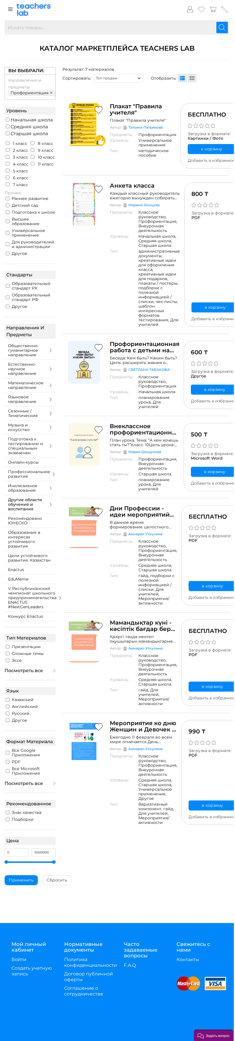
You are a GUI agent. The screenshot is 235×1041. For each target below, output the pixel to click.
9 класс (45, 150)
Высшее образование (26, 221)
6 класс (20, 178)
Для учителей (158, 322)
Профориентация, (157, 221)
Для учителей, (151, 592)
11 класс (45, 164)
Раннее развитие (30, 198)
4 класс (20, 164)
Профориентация (157, 134)
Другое (19, 253)
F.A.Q (130, 965)
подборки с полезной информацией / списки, (155, 294)
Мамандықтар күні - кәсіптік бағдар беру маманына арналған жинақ (142, 625)
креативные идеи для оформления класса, (157, 265)
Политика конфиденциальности (90, 962)
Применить (21, 880)
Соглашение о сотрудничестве (83, 991)
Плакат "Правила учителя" (136, 109)
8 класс (45, 143)
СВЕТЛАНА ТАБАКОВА (149, 369)
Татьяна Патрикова (145, 127)
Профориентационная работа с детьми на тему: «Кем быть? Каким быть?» (144, 347)
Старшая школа (28, 133)
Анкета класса (132, 185)
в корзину (211, 148)
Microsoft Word (207, 458)
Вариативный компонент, (153, 806)
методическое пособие (153, 153)
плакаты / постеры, (158, 283)
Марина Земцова (144, 205)
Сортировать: (76, 78)
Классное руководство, (152, 214)
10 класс (46, 157)
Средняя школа (28, 126)
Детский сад (25, 205)
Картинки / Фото (205, 138)
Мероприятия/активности (153, 601)
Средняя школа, (155, 240)
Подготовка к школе (33, 212)
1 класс (19, 143)
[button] (213, 1035)
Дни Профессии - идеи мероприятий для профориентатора (140, 511)
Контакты (188, 959)
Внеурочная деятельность (152, 228)
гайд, (144, 575)
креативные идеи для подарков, (157, 276)
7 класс (20, 184)
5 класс (20, 171)
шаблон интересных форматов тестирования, (154, 313)
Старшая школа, (155, 784)
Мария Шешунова (144, 452)
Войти (18, 959)
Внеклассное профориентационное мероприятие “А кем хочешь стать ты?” (144, 429)
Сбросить (57, 880)
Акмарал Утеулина (145, 534)
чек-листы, (167, 301)
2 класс (20, 150)
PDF (195, 217)
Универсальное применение (28, 232)
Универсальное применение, (155, 791)
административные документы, (159, 253)
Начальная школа (31, 120)
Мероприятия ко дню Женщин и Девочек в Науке (143, 726)
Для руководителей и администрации (33, 244)
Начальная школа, (157, 236)
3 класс (20, 157)
